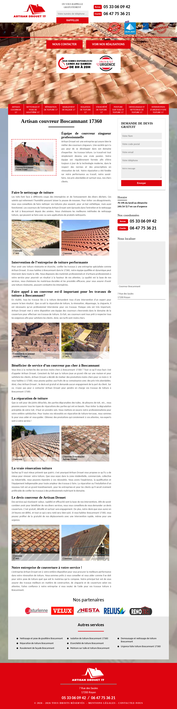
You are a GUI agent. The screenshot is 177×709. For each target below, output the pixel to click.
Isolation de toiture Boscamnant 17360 (89, 638)
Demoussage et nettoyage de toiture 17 (137, 110)
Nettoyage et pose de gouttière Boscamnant (41, 638)
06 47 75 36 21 (117, 14)
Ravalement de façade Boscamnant (37, 648)
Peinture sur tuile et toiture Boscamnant (89, 648)
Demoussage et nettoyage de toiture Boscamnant (138, 640)
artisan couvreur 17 (16, 110)
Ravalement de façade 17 (68, 108)
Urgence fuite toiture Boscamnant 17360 (141, 646)
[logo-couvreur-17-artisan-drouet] (30, 11)
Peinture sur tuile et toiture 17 (118, 110)
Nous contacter (64, 44)
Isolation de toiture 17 (85, 110)
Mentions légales (102, 703)
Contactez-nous (130, 703)
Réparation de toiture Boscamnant (37, 643)
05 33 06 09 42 (117, 7)
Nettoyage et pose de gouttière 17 (33, 110)
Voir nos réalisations (108, 44)
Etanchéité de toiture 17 (101, 110)
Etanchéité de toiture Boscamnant (87, 643)
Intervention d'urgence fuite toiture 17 (158, 110)
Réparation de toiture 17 (51, 108)
